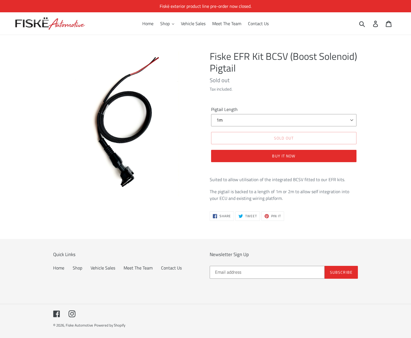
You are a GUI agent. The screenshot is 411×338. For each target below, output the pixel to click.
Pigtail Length (224, 109)
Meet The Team (138, 267)
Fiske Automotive (79, 325)
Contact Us (171, 267)
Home (58, 267)
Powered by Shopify (109, 325)
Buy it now (283, 156)
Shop (77, 267)
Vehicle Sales (103, 267)
